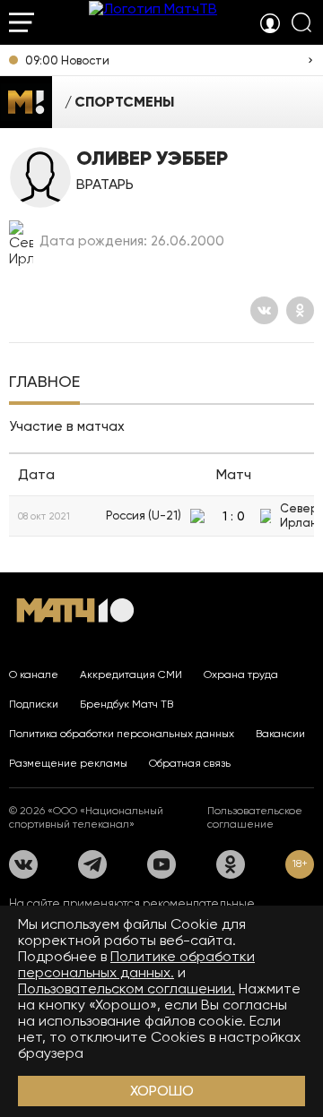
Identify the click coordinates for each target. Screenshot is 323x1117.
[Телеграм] (92, 864)
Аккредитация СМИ (131, 674)
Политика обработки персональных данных (121, 733)
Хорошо (162, 1090)
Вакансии (280, 733)
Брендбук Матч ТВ (126, 704)
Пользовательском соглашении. (126, 988)
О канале (33, 674)
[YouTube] (161, 864)
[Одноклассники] (300, 310)
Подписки (33, 704)
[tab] (44, 383)
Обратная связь (190, 763)
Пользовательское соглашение (254, 817)
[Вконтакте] (264, 310)
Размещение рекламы (68, 763)
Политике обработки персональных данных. (136, 964)
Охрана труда (241, 674)
